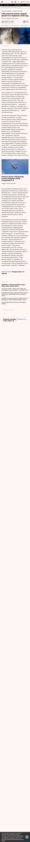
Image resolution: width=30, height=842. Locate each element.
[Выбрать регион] (18, 2)
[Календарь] (12, 2)
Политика (9, 11)
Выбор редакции (6, 7)
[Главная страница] (2, 2)
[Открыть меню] (27, 2)
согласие (6, 836)
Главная (4, 11)
